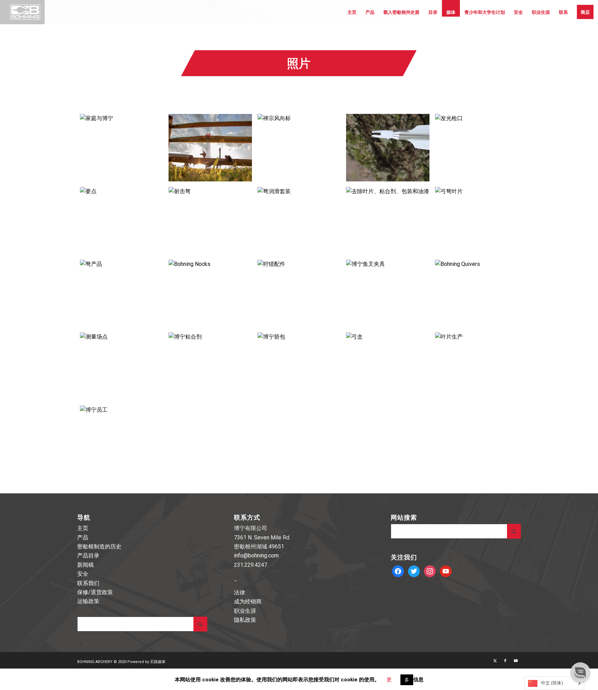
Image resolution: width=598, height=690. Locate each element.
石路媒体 (157, 662)
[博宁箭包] (299, 366)
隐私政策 (245, 620)
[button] (580, 672)
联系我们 (88, 583)
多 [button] (407, 679)
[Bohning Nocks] (210, 293)
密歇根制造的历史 (99, 546)
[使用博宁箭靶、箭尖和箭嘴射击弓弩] (210, 220)
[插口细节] (387, 147)
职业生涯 (245, 611)
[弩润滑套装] (299, 220)
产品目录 (88, 555)
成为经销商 (248, 601)
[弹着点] (121, 220)
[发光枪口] (476, 147)
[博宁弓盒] (387, 366)
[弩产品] (121, 293)
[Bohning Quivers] (476, 293)
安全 (82, 574)
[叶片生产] (476, 366)
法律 (239, 592)
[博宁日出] (210, 147)
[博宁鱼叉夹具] (387, 293)
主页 (82, 528)
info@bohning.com (256, 555)
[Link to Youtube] (515, 661)
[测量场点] (121, 366)
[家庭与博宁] (121, 147)
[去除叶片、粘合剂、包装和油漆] (387, 220)
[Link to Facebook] (505, 661)
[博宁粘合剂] (210, 366)
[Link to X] (495, 661)
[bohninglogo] (22, 12)
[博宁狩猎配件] (299, 293)
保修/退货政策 (95, 592)
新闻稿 (85, 565)
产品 (82, 537)
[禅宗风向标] (299, 147)
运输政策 (88, 601)
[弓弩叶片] (476, 220)
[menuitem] (352, 12)
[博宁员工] (121, 439)
